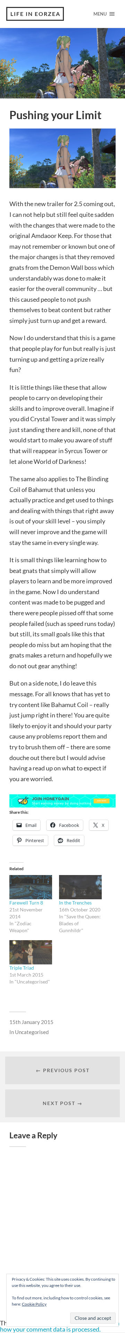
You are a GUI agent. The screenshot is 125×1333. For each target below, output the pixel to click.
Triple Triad (21, 968)
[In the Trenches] (80, 887)
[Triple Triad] (30, 952)
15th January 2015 (31, 1022)
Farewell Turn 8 (26, 903)
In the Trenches (75, 903)
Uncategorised (32, 1032)
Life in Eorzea (35, 13)
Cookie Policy (34, 1304)
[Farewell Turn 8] (30, 887)
